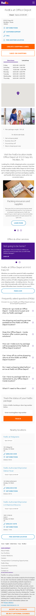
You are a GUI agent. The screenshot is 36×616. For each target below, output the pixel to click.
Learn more (17, 222)
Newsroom (4, 568)
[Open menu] (33, 3)
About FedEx (5, 550)
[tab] (15, 230)
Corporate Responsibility (9, 565)
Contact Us (4, 570)
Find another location (15, 40)
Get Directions (10, 28)
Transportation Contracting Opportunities (14, 560)
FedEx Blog (4, 563)
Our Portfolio (5, 553)
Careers (3, 558)
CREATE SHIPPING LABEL (15, 46)
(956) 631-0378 (11, 524)
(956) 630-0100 (11, 488)
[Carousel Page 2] (19, 262)
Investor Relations (7, 555)
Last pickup (25, 60)
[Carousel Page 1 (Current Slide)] (16, 262)
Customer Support (12, 32)
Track (18, 419)
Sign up (6, 256)
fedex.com (11, 290)
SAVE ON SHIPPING (13, 52)
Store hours (10, 60)
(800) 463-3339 (11, 454)
